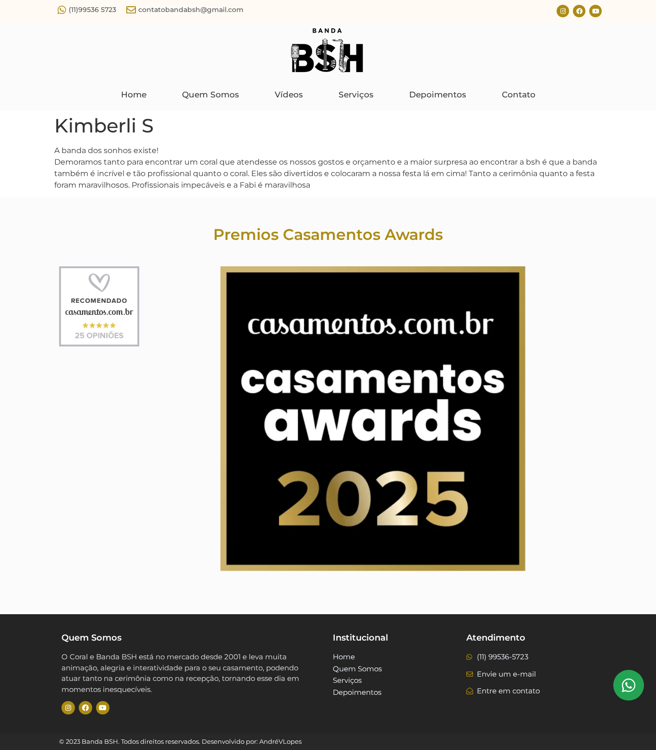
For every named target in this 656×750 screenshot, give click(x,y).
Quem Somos (210, 94)
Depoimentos (437, 94)
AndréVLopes (280, 741)
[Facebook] (579, 11)
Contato (518, 94)
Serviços (356, 94)
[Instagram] (563, 11)
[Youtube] (595, 11)
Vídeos (289, 94)
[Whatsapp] (628, 685)
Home (133, 94)
